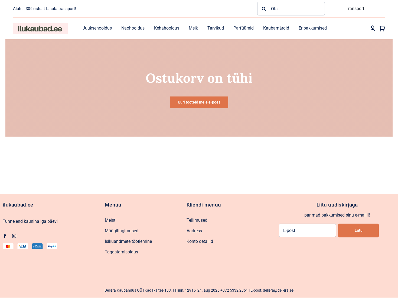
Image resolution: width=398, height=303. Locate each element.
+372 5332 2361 (234, 290)
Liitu (359, 230)
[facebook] (5, 236)
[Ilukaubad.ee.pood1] (40, 25)
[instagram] (14, 236)
